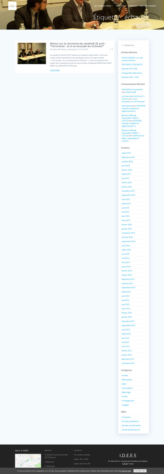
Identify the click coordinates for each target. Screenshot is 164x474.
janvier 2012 (127, 355)
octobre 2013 (127, 283)
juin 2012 (125, 338)
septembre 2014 (128, 241)
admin (55, 49)
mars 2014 (126, 266)
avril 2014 (126, 262)
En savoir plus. (125, 471)
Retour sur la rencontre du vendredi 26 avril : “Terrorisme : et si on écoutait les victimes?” (78, 45)
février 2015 (127, 224)
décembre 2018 (128, 157)
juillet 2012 (126, 334)
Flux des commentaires (131, 425)
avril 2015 (126, 216)
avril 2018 (126, 166)
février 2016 (127, 182)
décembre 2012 (128, 321)
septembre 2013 (128, 287)
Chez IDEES (121, 6)
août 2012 (126, 329)
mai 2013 (125, 300)
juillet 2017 (126, 174)
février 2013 (127, 313)
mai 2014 (125, 258)
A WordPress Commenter (132, 89)
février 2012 (127, 350)
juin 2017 (125, 178)
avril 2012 (126, 346)
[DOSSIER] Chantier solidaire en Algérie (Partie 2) (133, 108)
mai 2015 (125, 212)
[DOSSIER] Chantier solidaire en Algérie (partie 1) (131, 123)
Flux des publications (130, 421)
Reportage (126, 392)
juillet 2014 (126, 250)
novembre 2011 (128, 363)
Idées (124, 384)
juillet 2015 (126, 203)
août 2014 (126, 245)
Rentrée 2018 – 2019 (130, 77)
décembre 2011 (128, 359)
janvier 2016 (127, 187)
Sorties (125, 396)
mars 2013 (126, 308)
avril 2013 (126, 304)
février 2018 (127, 170)
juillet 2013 (126, 292)
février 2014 (127, 271)
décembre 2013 (128, 279)
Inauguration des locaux (132, 73)
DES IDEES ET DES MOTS (132, 64)
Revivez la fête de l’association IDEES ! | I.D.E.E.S (131, 118)
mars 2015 (126, 220)
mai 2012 (125, 342)
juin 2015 (125, 208)
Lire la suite (55, 70)
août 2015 (126, 199)
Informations (127, 388)
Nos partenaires (148, 6)
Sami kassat (127, 106)
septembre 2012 (128, 325)
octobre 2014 (127, 237)
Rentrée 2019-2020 (130, 69)
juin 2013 (125, 296)
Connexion (126, 417)
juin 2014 (125, 254)
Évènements (72, 49)
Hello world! (131, 92)
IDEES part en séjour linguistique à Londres (133, 138)
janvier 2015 (127, 229)
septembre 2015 (128, 195)
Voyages (125, 405)
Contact (133, 6)
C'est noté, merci (140, 471)
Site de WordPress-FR (131, 430)
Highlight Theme (128, 464)
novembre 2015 (128, 191)
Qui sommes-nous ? (103, 6)
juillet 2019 (126, 153)
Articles (64, 49)
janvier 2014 (127, 275)
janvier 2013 (127, 317)
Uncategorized (128, 400)
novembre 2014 (128, 233)
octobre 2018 (127, 161)
